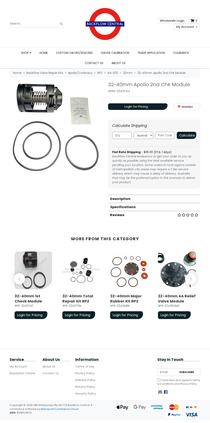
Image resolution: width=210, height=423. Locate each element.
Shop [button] (25, 53)
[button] (187, 107)
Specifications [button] (123, 207)
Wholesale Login (172, 20)
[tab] (154, 199)
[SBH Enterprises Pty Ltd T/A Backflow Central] (105, 23)
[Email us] (160, 392)
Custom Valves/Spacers (74, 53)
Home (44, 53)
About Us (119, 63)
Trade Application (151, 53)
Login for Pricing (136, 106)
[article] (33, 286)
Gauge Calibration (115, 53)
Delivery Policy (85, 380)
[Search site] (61, 23)
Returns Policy (85, 387)
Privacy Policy (85, 373)
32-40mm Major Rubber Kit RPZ (126, 298)
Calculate (187, 135)
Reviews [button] (117, 215)
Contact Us (94, 63)
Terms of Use (84, 366)
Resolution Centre (22, 373)
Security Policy (85, 393)
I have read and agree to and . (178, 382)
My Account (185, 27)
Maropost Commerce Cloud (59, 409)
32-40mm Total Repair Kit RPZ (77, 298)
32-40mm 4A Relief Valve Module (177, 298)
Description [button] (120, 198)
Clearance (181, 53)
